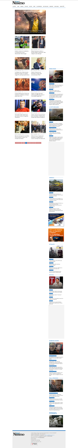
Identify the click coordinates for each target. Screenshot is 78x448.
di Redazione (25, 29)
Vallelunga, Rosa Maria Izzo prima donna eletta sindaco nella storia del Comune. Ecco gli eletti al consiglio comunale (56, 369)
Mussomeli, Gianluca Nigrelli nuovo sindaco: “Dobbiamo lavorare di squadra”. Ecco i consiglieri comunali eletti (56, 374)
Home (18, 6)
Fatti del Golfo (45, 6)
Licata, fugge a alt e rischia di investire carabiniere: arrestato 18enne (55, 133)
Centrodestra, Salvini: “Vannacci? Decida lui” (55, 295)
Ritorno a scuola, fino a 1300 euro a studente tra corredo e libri (55, 268)
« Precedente (18, 142)
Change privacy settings (35, 440)
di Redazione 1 (52, 118)
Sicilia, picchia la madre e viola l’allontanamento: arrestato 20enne (56, 129)
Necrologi (51, 6)
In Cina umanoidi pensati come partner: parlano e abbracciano (55, 272)
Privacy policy (33, 438)
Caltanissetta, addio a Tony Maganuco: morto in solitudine (55, 91)
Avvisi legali (56, 6)
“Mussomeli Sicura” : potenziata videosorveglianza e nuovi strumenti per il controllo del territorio (56, 395)
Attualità (26, 6)
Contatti (61, 6)
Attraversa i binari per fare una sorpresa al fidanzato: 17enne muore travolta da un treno (56, 195)
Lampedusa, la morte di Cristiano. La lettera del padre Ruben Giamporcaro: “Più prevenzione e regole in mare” (56, 204)
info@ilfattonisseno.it (43, 436)
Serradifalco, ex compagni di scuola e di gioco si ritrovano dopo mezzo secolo (56, 358)
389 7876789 (49, 436)
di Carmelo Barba (53, 389)
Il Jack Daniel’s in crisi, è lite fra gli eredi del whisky (55, 261)
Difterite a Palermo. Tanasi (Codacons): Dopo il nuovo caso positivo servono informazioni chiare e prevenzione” (56, 210)
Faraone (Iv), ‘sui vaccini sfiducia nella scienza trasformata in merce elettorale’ (55, 303)
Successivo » (38, 142)
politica (30, 6)
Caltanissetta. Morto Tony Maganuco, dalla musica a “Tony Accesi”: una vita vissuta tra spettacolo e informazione (56, 86)
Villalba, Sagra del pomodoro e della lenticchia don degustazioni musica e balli (56, 403)
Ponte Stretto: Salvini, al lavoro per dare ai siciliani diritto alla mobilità (55, 292)
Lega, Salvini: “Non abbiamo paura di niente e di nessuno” (56, 299)
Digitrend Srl (41, 437)
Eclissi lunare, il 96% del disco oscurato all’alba (54, 265)
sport (34, 6)
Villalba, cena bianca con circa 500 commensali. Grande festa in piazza (56, 399)
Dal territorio (39, 6)
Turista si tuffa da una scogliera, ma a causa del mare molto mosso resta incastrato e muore (56, 199)
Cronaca (21, 6)
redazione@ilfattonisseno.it (49, 435)
